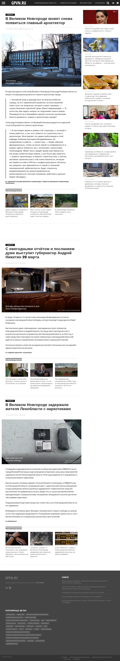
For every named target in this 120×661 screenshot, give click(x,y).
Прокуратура (11, 623)
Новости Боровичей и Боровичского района (22, 638)
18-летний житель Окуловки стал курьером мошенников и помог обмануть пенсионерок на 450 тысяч (17, 552)
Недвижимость (11, 644)
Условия (76, 659)
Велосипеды (19, 626)
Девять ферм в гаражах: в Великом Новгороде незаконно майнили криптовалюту (17, 213)
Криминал (12, 521)
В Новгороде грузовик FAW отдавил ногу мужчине (65, 212)
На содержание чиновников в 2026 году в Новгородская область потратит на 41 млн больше (65, 383)
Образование (46, 629)
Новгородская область (45, 3)
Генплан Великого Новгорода (37, 614)
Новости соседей (68, 3)
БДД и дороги (51, 620)
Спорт (21, 629)
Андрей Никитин (14, 352)
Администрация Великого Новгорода (24, 181)
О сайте (64, 657)
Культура (29, 629)
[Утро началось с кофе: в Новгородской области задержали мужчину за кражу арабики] (66, 545)
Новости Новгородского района (18, 632)
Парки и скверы (33, 623)
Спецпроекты (101, 3)
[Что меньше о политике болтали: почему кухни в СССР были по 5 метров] (17, 376)
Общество (20, 614)
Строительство (11, 629)
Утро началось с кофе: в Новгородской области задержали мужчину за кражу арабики (65, 551)
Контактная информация (79, 657)
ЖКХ (45, 626)
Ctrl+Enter (40, 583)
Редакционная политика (102, 657)
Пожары (39, 626)
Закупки (30, 641)
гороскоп (30, 626)
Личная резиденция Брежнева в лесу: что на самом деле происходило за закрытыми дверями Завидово (41, 383)
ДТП (43, 620)
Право (36, 629)
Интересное (10, 614)
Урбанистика (34, 620)
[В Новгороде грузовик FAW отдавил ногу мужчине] (66, 207)
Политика (10, 183)
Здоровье (9, 626)
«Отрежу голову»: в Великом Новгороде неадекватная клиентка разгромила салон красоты (40, 552)
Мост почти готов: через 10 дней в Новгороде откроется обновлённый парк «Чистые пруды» (40, 213)
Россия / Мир (86, 3)
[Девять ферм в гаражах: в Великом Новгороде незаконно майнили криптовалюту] (17, 207)
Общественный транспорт (15, 641)
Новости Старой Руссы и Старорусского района (23, 635)
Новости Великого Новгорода (55, 181)
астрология (40, 641)
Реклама (67, 659)
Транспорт (21, 623)
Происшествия (30, 617)
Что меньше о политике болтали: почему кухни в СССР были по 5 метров (16, 381)
